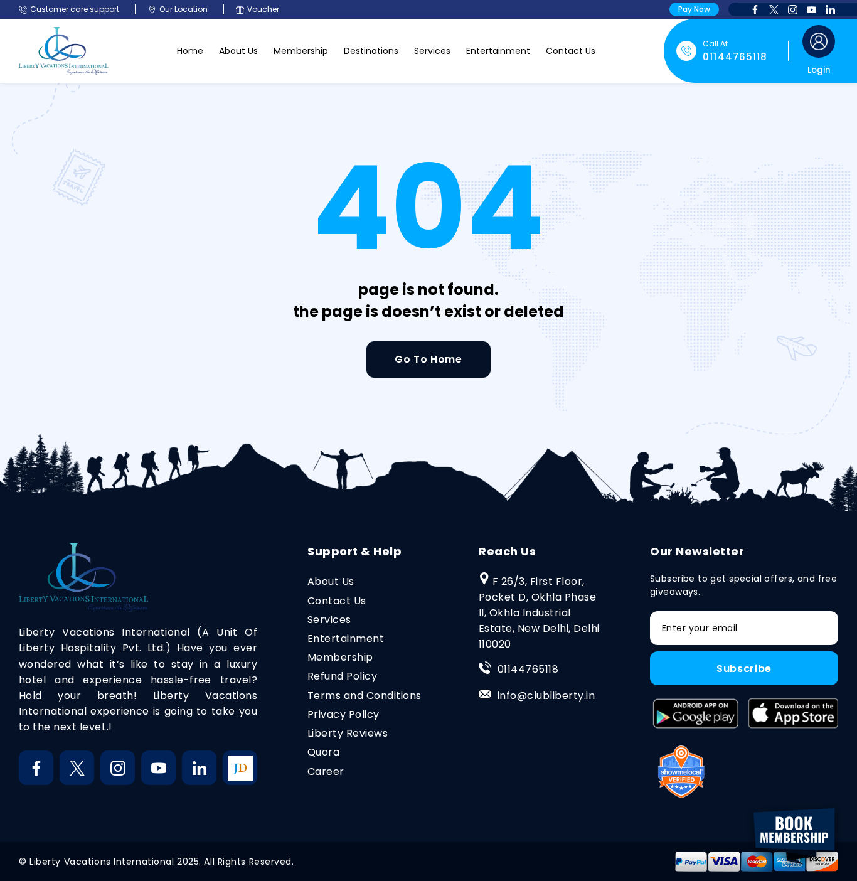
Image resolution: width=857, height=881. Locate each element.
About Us (238, 51)
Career (325, 771)
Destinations (371, 51)
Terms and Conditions (364, 695)
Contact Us (570, 51)
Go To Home (428, 359)
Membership (301, 51)
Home (190, 51)
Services (432, 51)
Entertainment (498, 51)
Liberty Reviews (347, 733)
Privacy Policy (343, 714)
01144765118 (528, 669)
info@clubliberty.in (546, 695)
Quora (323, 752)
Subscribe (744, 668)
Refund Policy (342, 676)
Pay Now (694, 9)
